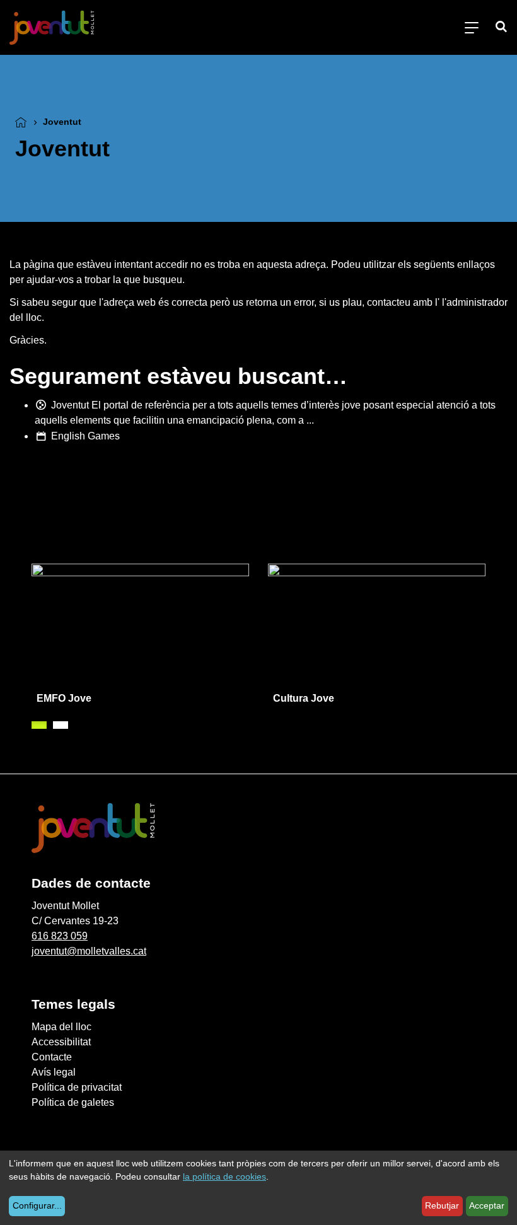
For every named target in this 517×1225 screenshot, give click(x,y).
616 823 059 (60, 936)
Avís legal (54, 1072)
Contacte (52, 1057)
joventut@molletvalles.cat (89, 951)
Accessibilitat (61, 1041)
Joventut (70, 405)
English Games (85, 436)
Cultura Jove (303, 698)
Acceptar (486, 1205)
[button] (39, 725)
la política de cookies (224, 1176)
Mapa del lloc (61, 1026)
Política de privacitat (77, 1087)
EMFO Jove (64, 698)
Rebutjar (442, 1205)
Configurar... (37, 1205)
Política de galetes (73, 1102)
